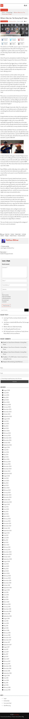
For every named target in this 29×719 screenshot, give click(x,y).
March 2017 (6, 659)
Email (1, 373)
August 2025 (7, 419)
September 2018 (8, 616)
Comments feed (7, 703)
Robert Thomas (13, 235)
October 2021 (7, 528)
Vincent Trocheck (21, 235)
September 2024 (8, 445)
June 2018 (6, 623)
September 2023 (8, 473)
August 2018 (7, 618)
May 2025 (6, 426)
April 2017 (6, 656)
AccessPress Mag (20, 716)
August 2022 (7, 504)
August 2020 (7, 561)
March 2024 (6, 459)
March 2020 (7, 573)
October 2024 (7, 442)
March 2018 (6, 630)
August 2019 (7, 590)
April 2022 (6, 514)
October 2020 (7, 556)
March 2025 (6, 430)
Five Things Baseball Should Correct (12, 329)
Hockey (12, 234)
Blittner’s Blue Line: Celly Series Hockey (13, 326)
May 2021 (6, 540)
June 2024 (6, 452)
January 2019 (7, 606)
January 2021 (7, 549)
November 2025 (7, 411)
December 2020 (7, 552)
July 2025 (6, 421)
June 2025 (6, 423)
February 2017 (7, 661)
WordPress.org (7, 705)
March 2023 (6, 488)
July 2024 (6, 449)
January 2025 (7, 435)
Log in (5, 698)
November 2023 (7, 468)
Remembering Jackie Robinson (15, 361)
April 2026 (6, 400)
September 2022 (8, 502)
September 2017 (7, 644)
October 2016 (7, 671)
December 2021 (7, 523)
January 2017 (7, 663)
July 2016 (6, 678)
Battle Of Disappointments (6, 253)
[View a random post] (26, 5)
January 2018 (7, 635)
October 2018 (7, 613)
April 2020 (6, 571)
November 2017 (7, 640)
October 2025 (7, 414)
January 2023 (7, 492)
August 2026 (7, 390)
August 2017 (7, 647)
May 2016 (6, 682)
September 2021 (7, 530)
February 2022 (7, 518)
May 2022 (6, 511)
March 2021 (6, 545)
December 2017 (7, 637)
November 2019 (7, 583)
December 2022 (7, 495)
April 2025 (6, 428)
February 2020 (7, 575)
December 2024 (7, 438)
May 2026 (6, 397)
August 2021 (7, 533)
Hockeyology (9, 12)
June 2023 (6, 480)
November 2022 (7, 497)
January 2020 (7, 578)
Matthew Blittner (13, 21)
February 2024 (7, 461)
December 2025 (7, 409)
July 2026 (6, 392)
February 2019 (7, 604)
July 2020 (6, 564)
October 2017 (7, 642)
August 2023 (7, 476)
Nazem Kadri (17, 234)
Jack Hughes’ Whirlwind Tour (7, 248)
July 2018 (6, 621)
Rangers (6, 235)
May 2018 (6, 625)
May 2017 (6, 654)
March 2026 (7, 402)
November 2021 (7, 526)
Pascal (4, 361)
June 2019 (6, 594)
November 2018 (7, 611)
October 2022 (7, 499)
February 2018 (7, 633)
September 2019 (8, 587)
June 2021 (6, 537)
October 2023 (7, 471)
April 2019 (6, 599)
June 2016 (6, 680)
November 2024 (7, 440)
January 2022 (7, 521)
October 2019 (7, 585)
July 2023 (6, 478)
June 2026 (6, 395)
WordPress (9, 716)
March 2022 (6, 516)
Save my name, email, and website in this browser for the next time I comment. (6, 298)
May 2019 (6, 597)
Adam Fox (7, 234)
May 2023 (6, 483)
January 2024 (7, 464)
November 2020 (8, 554)
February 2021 (7, 547)
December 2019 (7, 580)
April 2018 (6, 628)
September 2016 (8, 673)
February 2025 (7, 433)
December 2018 (7, 609)
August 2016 (7, 675)
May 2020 (6, 568)
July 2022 (6, 507)
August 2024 (7, 447)
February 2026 (7, 404)
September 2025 (8, 416)
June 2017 (6, 652)
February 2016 (7, 687)
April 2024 (6, 457)
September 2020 (8, 559)
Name (1, 367)
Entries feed (6, 701)
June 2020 (6, 566)
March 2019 (6, 602)
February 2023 (7, 490)
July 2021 (6, 535)
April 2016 (6, 685)
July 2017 (6, 649)
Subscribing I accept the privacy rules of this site (11, 378)
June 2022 (6, 509)
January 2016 (7, 690)
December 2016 (7, 666)
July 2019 (6, 592)
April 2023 (6, 485)
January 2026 (7, 407)
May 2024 (6, 454)
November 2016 (7, 668)
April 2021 (6, 542)
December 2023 (7, 466)
